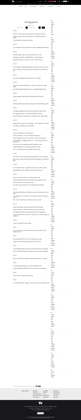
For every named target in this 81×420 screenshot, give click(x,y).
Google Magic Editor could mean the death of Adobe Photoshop (28, 207)
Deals (25, 6)
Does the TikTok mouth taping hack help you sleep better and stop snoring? (30, 67)
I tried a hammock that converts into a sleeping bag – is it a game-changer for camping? (31, 215)
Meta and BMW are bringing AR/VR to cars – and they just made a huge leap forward (30, 141)
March (52, 66)
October (52, 54)
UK (36, 386)
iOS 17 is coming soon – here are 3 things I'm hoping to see (26, 135)
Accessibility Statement (28, 406)
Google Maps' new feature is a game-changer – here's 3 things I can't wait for (31, 123)
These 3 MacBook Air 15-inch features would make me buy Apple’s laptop (30, 116)
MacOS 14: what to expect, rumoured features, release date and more (29, 34)
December (53, 58)
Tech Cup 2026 (59, 6)
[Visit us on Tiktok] (55, 1)
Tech (31, 3)
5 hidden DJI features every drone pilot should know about (26, 147)
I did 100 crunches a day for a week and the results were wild (27, 55)
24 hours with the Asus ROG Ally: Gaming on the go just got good (28, 209)
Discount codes (55, 397)
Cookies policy (38, 408)
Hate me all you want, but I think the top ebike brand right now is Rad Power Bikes (31, 159)
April (52, 27)
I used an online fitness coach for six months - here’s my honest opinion (29, 138)
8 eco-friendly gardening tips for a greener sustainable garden (27, 266)
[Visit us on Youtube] (50, 1)
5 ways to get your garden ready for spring (23, 275)
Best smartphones (46, 395)
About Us (46, 406)
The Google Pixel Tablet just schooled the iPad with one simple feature (29, 212)
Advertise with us (44, 408)
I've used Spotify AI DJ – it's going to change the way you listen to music (30, 167)
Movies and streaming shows (38, 395)
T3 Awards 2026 (42, 6)
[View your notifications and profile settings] (62, 1)
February (52, 24)
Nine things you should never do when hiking (23, 126)
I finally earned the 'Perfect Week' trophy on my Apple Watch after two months (29, 37)
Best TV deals (55, 395)
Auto (48, 3)
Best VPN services (36, 397)
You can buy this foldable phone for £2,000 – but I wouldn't (27, 78)
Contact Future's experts (39, 406)
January (52, 22)
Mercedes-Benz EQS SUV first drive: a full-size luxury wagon (27, 239)
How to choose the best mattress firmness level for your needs (27, 200)
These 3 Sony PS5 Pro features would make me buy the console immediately (30, 251)
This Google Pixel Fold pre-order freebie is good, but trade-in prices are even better (31, 192)
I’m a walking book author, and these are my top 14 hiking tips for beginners (31, 47)
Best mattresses (45, 397)
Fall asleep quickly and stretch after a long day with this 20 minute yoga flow (31, 103)
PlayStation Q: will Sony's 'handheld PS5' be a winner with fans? (28, 57)
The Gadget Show (50, 6)
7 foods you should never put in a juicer (22, 223)
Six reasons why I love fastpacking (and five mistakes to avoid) (27, 144)
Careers (50, 408)
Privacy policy (31, 408)
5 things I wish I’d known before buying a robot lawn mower (27, 241)
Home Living (39, 3)
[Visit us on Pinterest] (48, 1)
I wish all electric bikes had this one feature (23, 40)
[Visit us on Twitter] (47, 1)
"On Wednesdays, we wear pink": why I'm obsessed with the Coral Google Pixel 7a (30, 196)
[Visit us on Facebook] (45, 1)
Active (35, 3)
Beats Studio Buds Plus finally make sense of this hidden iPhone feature (29, 89)
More (51, 3)
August (52, 34)
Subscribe (64, 1)
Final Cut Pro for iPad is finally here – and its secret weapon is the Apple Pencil (30, 86)
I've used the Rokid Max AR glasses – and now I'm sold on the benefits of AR (31, 283)
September (53, 76)
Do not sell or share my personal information (40, 409)
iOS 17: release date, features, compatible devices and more (26, 149)
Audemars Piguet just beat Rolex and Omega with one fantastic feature (29, 180)
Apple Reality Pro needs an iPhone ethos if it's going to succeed (27, 170)
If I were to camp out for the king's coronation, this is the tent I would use (30, 258)
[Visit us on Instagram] (51, 1)
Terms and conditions (53, 406)
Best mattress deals (56, 393)
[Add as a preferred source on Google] (40, 413)
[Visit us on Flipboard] (53, 1)
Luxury (44, 3)
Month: (31, 27)
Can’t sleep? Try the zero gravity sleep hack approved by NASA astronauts (30, 156)
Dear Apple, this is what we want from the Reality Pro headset (27, 113)
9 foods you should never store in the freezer (23, 133)
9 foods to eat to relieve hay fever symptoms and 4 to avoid (26, 177)
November (53, 56)
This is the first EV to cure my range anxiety (23, 182)
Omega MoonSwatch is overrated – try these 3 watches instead (27, 59)
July (52, 32)
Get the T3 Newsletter (33, 6)
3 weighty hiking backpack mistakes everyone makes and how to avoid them (30, 249)
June (52, 31)
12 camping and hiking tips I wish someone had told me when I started (29, 111)
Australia (39, 386)
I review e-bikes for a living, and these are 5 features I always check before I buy (30, 70)
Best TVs (44, 393)
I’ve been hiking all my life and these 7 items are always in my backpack (29, 268)
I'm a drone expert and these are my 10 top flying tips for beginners (28, 185)
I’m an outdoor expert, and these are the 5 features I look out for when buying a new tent (29, 231)
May (51, 29)
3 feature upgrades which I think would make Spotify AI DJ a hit (28, 96)
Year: (18, 27)
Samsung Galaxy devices (37, 393)
